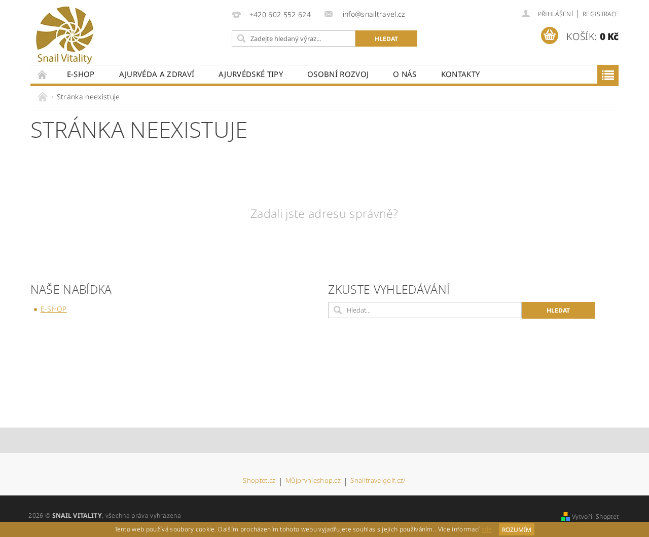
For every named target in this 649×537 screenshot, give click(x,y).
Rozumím (516, 529)
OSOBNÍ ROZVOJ (338, 74)
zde (487, 529)
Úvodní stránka (42, 74)
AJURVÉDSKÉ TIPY (251, 74)
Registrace (601, 14)
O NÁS (405, 74)
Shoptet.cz (259, 481)
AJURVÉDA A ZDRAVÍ (156, 74)
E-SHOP (81, 74)
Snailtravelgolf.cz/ (378, 481)
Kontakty (460, 74)
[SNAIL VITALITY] (64, 35)
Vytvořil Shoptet (595, 516)
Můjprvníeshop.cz (313, 481)
